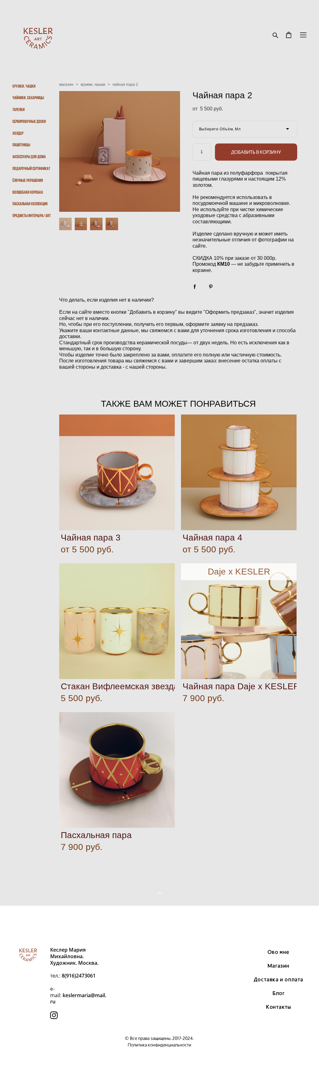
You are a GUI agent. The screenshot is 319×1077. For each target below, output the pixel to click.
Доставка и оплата (278, 979)
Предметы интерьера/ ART (31, 215)
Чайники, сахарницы (28, 97)
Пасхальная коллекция (30, 203)
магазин (66, 84)
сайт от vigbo (159, 1062)
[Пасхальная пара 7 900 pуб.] (117, 770)
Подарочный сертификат (31, 168)
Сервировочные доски (29, 121)
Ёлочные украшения (27, 180)
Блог (278, 993)
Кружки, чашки (24, 86)
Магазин (279, 965)
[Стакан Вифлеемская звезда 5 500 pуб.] (117, 621)
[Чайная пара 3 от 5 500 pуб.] (117, 472)
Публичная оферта (159, 921)
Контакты (278, 1007)
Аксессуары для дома (29, 156)
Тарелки (18, 109)
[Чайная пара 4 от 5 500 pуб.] (239, 472)
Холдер (17, 133)
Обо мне (279, 952)
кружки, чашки (93, 84)
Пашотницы (21, 144)
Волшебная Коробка (27, 192)
